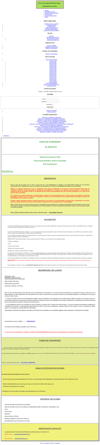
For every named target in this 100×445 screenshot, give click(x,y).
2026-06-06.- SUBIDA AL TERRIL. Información (51, 131)
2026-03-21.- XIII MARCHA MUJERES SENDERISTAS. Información (51, 126)
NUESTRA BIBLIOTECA (51, 29)
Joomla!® (47, 443)
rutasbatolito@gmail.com (21, 438)
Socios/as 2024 (52, 62)
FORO (46, 17)
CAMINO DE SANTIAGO (51, 47)
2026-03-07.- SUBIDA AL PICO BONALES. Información (51, 128)
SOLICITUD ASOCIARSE (51, 13)
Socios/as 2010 (52, 80)
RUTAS (51, 36)
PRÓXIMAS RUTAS (50, 11)
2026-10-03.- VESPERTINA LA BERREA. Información (51, 118)
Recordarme (49, 104)
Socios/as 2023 (52, 63)
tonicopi (58, 443)
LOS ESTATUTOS (51, 86)
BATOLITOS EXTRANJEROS (51, 30)
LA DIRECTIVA (51, 26)
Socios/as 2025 (52, 61)
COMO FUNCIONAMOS (51, 27)
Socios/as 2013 (52, 76)
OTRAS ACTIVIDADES (51, 54)
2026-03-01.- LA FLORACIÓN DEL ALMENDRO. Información (51, 129)
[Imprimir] (6, 135)
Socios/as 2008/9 (53, 82)
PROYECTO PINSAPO (51, 48)
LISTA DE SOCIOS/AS (51, 59)
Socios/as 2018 (52, 70)
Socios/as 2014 (52, 75)
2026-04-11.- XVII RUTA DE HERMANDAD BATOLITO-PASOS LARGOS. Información (51, 124)
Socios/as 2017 (52, 71)
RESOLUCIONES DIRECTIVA (51, 84)
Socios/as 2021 (52, 66)
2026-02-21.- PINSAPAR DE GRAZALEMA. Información (51, 130)
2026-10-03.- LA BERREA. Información (51, 117)
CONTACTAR (48, 14)
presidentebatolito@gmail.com (22, 434)
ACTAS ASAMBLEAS (51, 83)
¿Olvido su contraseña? (51, 110)
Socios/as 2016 (52, 72)
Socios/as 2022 (52, 65)
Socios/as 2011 (52, 79)
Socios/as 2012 (52, 78)
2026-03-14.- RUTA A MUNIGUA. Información (51, 125)
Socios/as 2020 (52, 67)
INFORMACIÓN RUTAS (53, 37)
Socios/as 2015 (52, 74)
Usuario (44, 99)
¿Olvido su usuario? (51, 111)
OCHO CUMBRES (51, 45)
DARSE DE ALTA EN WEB (51, 24)
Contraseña (43, 101)
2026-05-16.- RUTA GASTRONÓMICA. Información (51, 122)
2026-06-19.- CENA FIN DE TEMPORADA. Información (51, 120)
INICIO (47, 10)
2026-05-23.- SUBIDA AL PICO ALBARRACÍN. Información (51, 121)
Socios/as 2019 (52, 68)
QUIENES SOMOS (51, 25)
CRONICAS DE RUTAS (53, 40)
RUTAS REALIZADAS (51, 15)
